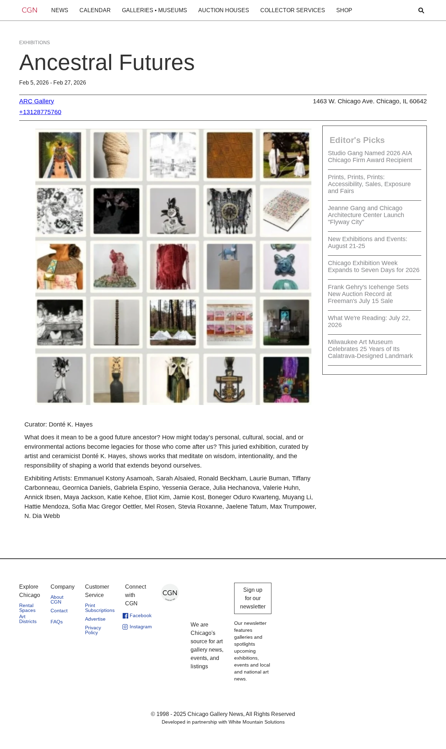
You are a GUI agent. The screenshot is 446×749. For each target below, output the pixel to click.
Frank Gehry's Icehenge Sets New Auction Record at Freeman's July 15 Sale (368, 293)
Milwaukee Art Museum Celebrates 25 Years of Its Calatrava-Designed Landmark (370, 348)
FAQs (57, 621)
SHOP (344, 10)
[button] (60, 10)
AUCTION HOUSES (223, 10)
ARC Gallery (36, 101)
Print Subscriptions (100, 608)
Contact (59, 610)
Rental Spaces (27, 608)
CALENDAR (95, 10)
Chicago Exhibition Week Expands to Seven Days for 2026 (374, 266)
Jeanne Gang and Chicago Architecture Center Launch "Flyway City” (366, 214)
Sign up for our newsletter (253, 598)
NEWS (59, 10)
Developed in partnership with (223, 722)
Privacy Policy (93, 630)
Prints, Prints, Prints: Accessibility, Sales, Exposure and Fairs (369, 183)
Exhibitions (34, 42)
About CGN (57, 599)
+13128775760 (40, 112)
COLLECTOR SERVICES (292, 10)
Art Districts (28, 619)
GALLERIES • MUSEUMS (154, 10)
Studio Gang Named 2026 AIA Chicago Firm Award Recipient (370, 156)
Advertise (95, 618)
